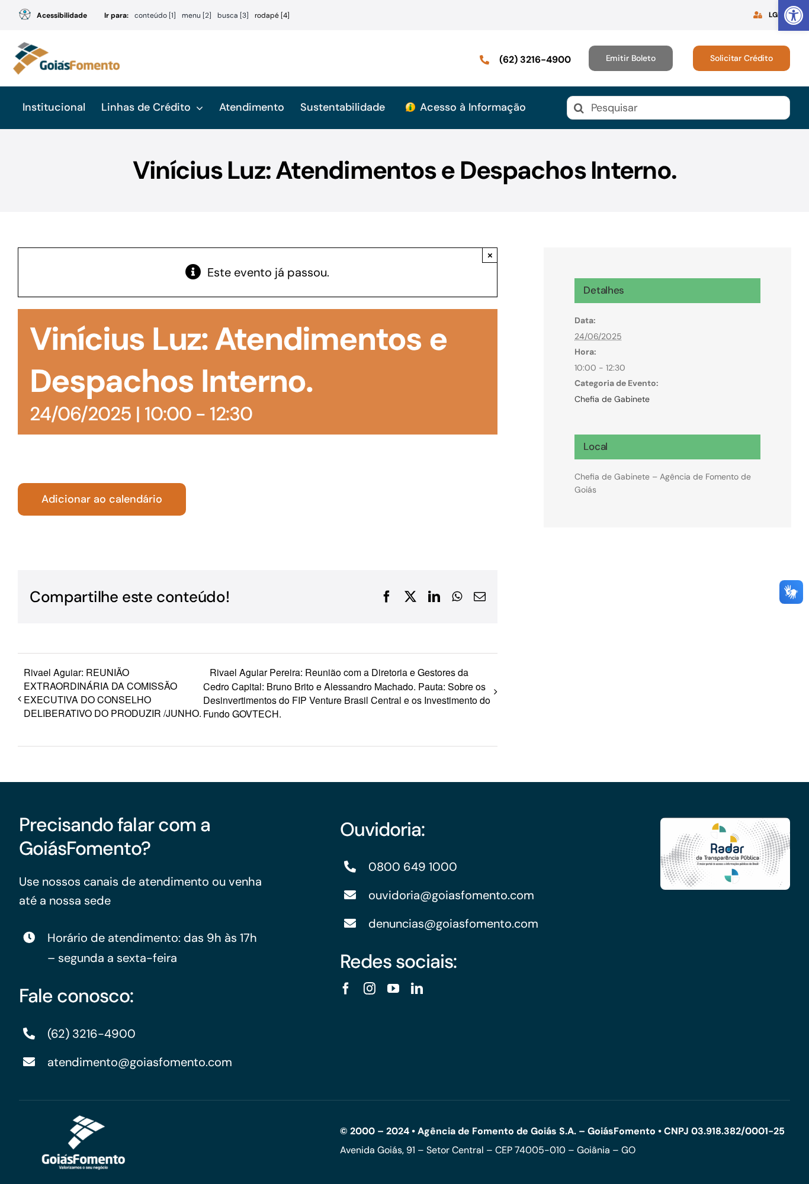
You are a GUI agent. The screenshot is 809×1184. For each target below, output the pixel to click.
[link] (793, 15)
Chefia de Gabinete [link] (612, 399)
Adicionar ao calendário (101, 499)
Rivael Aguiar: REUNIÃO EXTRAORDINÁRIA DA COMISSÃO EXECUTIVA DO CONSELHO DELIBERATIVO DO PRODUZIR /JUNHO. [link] (112, 692)
